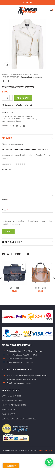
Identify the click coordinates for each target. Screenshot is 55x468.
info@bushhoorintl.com (22, 358)
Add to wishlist (25, 105)
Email (5, 210)
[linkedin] (20, 126)
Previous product (3, 81)
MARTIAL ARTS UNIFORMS (14, 405)
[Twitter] (13, 126)
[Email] (27, 2)
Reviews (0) (7, 138)
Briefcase (14, 288)
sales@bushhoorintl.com (23, 362)
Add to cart (23, 98)
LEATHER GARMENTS (10, 77)
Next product (8, 81)
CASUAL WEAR (8, 414)
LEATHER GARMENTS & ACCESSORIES (24, 74)
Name (5, 199)
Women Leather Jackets (31, 77)
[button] (23, 269)
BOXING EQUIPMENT (11, 396)
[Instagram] (31, 2)
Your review (7, 169)
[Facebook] (23, 2)
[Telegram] (24, 126)
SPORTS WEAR (8, 409)
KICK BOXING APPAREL (12, 400)
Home (4, 74)
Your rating (7, 163)
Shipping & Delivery (12, 242)
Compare (9, 105)
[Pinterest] (17, 126)
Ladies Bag (40, 288)
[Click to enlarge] (6, 65)
